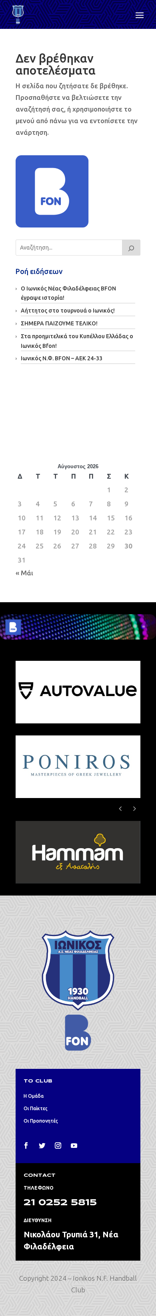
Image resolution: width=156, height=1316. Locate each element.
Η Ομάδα (34, 1096)
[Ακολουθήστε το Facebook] (26, 1145)
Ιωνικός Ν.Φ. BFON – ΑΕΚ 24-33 (61, 358)
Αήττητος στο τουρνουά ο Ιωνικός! (68, 310)
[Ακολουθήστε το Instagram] (58, 1145)
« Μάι (24, 573)
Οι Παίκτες (36, 1108)
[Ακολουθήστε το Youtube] (74, 1145)
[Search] (131, 248)
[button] (134, 808)
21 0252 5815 (60, 1202)
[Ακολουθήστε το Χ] (42, 1145)
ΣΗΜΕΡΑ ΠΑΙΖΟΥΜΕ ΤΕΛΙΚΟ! (59, 323)
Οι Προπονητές (41, 1120)
